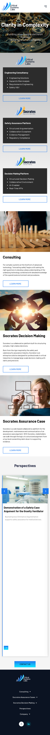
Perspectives (25, 708)
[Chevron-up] (21, 724)
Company (24, 714)
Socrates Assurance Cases (24, 697)
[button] (46, 6)
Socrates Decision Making (24, 703)
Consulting (23, 691)
